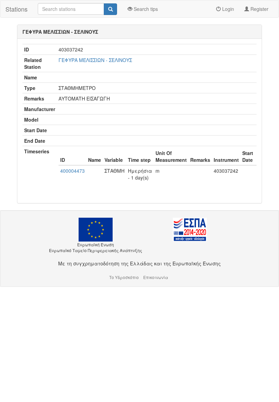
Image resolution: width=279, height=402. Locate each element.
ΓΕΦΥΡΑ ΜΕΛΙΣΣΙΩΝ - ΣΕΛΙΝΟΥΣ (95, 60)
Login (227, 8)
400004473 (72, 170)
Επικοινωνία (155, 277)
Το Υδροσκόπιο (124, 277)
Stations (16, 8)
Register (258, 8)
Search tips (145, 8)
